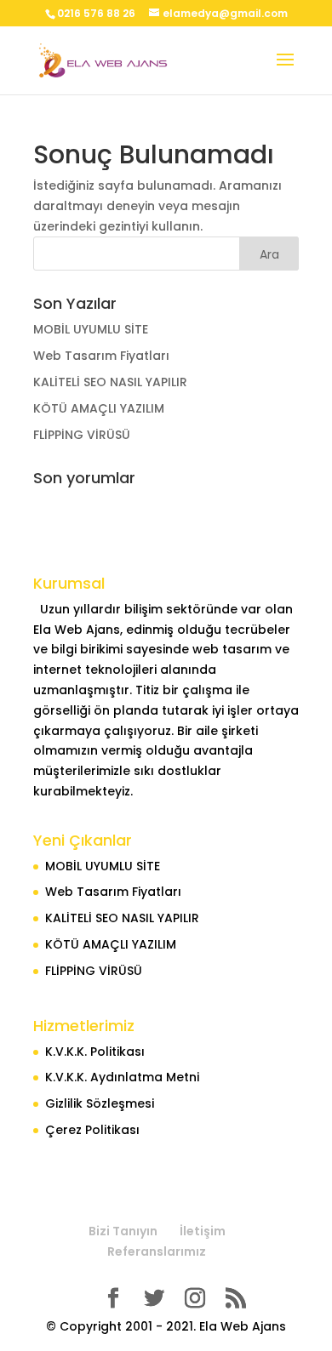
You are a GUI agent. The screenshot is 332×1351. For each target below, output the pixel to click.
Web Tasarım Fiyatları (101, 355)
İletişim (203, 1231)
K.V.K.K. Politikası (95, 1051)
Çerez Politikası (92, 1129)
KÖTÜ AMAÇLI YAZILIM (98, 408)
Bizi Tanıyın (123, 1231)
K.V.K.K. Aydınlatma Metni (122, 1077)
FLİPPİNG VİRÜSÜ (81, 434)
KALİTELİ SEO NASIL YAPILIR (110, 381)
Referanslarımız (156, 1251)
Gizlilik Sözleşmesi (99, 1103)
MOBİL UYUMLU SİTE (90, 329)
